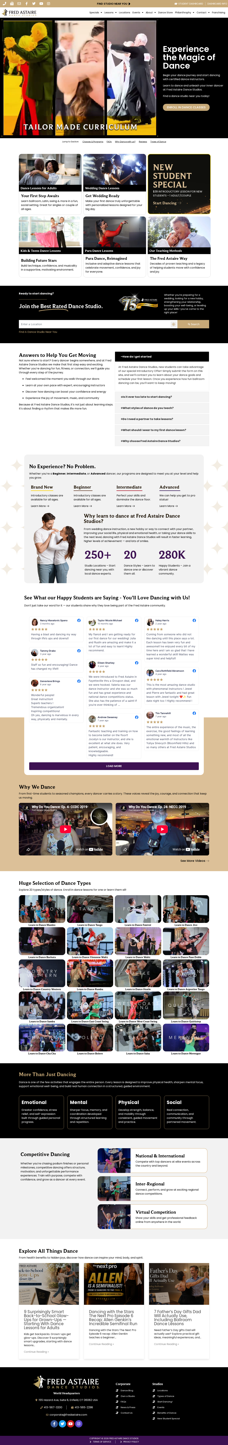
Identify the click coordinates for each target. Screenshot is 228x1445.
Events (136, 12)
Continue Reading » (36, 1352)
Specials (94, 12)
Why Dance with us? (125, 141)
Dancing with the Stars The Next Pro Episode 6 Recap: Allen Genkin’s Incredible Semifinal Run (113, 1317)
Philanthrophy (183, 12)
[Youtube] (41, 3)
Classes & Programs (92, 141)
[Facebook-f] (26, 3)
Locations (124, 12)
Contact (201, 12)
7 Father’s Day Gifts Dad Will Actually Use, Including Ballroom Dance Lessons (177, 1317)
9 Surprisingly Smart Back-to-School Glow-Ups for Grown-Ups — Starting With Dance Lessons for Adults (46, 1319)
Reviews (143, 141)
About (149, 12)
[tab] (162, 357)
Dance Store (165, 12)
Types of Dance (158, 141)
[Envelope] (19, 3)
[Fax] (12, 3)
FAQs (109, 141)
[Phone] (4, 3)
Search (195, 324)
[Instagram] (48, 3)
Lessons (108, 12)
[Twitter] (34, 3)
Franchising (218, 12)
